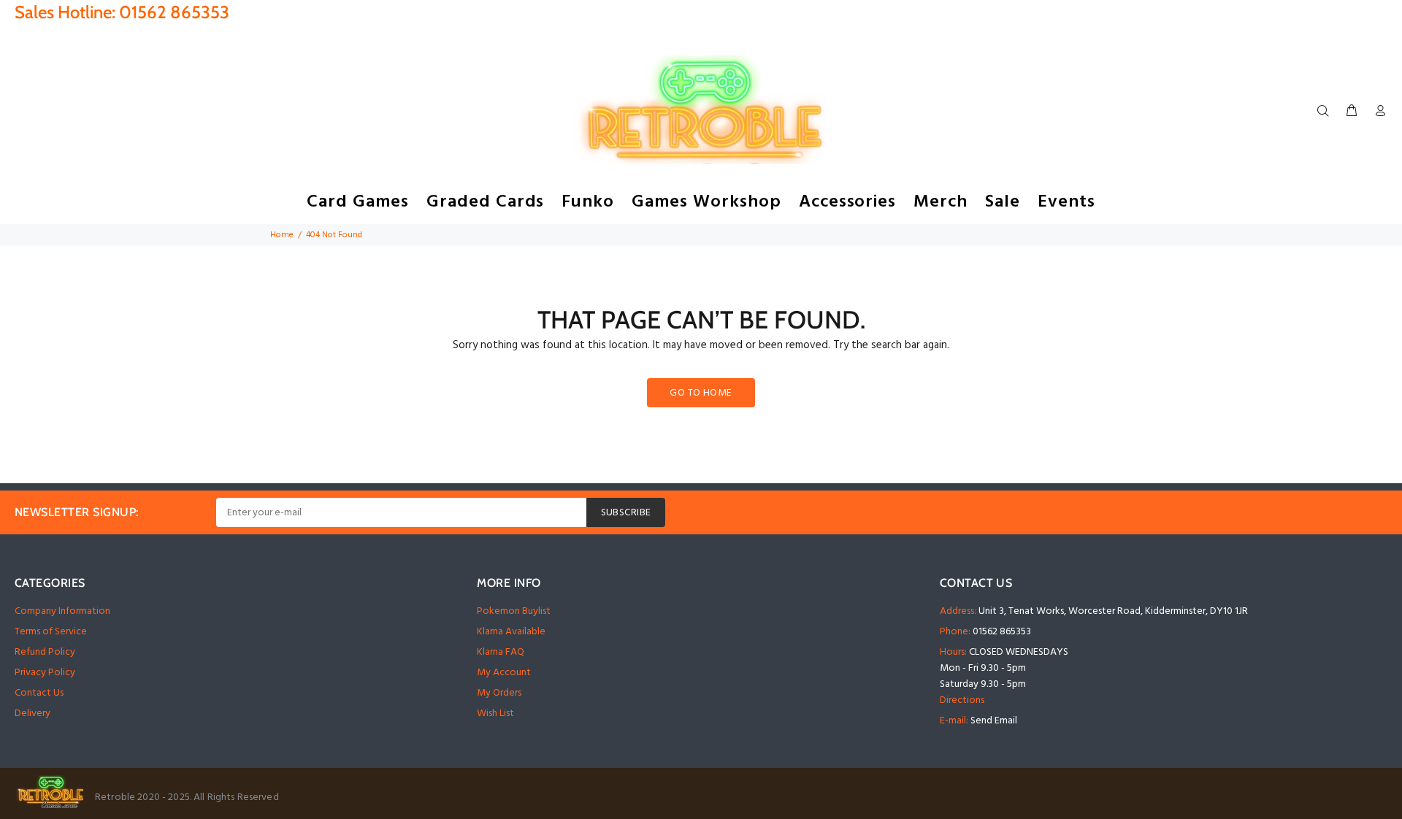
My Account (504, 672)
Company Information (62, 611)
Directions (962, 700)
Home (282, 235)
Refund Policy (45, 652)
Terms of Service (51, 631)
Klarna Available (511, 631)
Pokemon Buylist (514, 611)
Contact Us (39, 693)
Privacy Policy (45, 672)
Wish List (495, 713)
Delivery (32, 713)
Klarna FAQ (500, 652)
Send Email (993, 720)
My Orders (499, 693)
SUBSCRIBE (626, 512)
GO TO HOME (701, 393)
